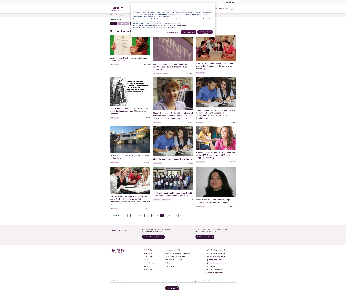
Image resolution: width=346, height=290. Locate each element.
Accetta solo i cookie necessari (205, 32)
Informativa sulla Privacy (181, 25)
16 (169, 215)
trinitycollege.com (163, 281)
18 (176, 215)
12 (153, 215)
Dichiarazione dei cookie (229, 281)
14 (161, 215)
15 (165, 215)
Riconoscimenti (149, 253)
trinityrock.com (177, 281)
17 (173, 215)
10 (146, 215)
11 (149, 215)
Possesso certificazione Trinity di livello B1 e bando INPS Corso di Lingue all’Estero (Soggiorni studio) (215, 155)
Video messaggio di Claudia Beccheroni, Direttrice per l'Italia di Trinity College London (170, 66)
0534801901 (186, 253)
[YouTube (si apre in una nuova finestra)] (233, 2)
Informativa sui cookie (160, 25)
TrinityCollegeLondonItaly (216, 250)
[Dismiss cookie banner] (212, 6)
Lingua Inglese (123, 23)
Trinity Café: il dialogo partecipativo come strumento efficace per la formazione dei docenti (214, 66)
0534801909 (177, 259)
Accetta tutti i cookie (189, 32)
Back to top (171, 288)
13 (157, 215)
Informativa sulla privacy (210, 281)
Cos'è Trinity (148, 250)
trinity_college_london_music (218, 263)
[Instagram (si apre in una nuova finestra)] (230, 2)
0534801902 (177, 250)
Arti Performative (150, 263)
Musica (166, 73)
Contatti (222, 2)
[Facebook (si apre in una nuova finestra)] (226, 2)
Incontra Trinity (149, 269)
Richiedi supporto (203, 237)
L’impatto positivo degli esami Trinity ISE (171, 159)
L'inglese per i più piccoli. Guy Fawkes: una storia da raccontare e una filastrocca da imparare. (129, 111)
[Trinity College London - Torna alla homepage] (116, 8)
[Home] (118, 250)
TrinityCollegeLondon (215, 259)
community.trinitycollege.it (217, 256)
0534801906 (180, 256)
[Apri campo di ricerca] (232, 9)
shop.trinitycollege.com (193, 281)
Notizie (112, 15)
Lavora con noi (169, 266)
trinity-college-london (215, 272)
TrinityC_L (211, 266)
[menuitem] (223, 9)
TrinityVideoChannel (215, 269)
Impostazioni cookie (173, 32)
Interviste (156, 199)
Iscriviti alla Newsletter (152, 237)
